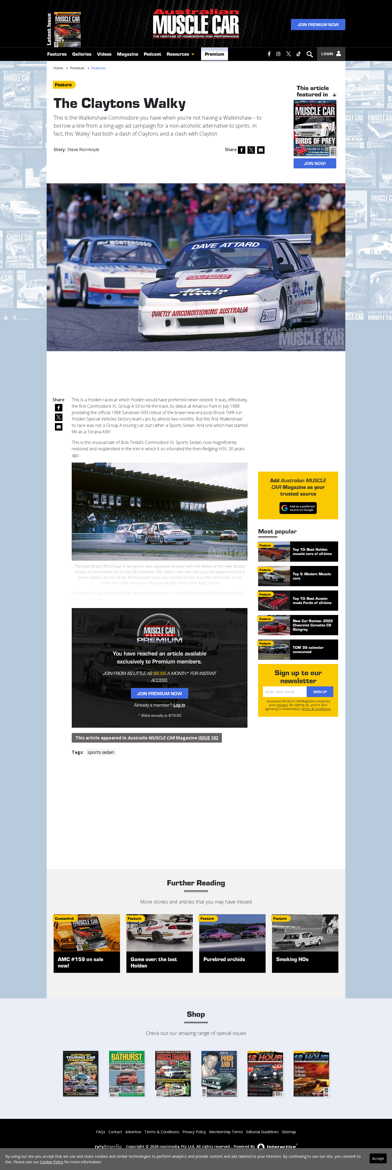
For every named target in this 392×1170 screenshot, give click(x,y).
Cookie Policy (51, 1161)
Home (58, 68)
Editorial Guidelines (262, 1131)
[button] (194, 54)
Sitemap (289, 1131)
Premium (214, 54)
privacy (282, 705)
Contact (115, 1131)
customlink (64, 918)
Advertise (133, 1131)
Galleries (81, 54)
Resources (178, 54)
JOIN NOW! (315, 163)
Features (57, 54)
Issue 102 (208, 738)
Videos (104, 54)
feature (63, 84)
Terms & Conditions (162, 1131)
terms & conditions (316, 709)
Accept (378, 1158)
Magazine (127, 54)
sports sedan (101, 752)
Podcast (152, 54)
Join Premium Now (318, 24)
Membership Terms (226, 1131)
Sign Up (320, 691)
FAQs (100, 1131)
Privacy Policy (194, 1131)
